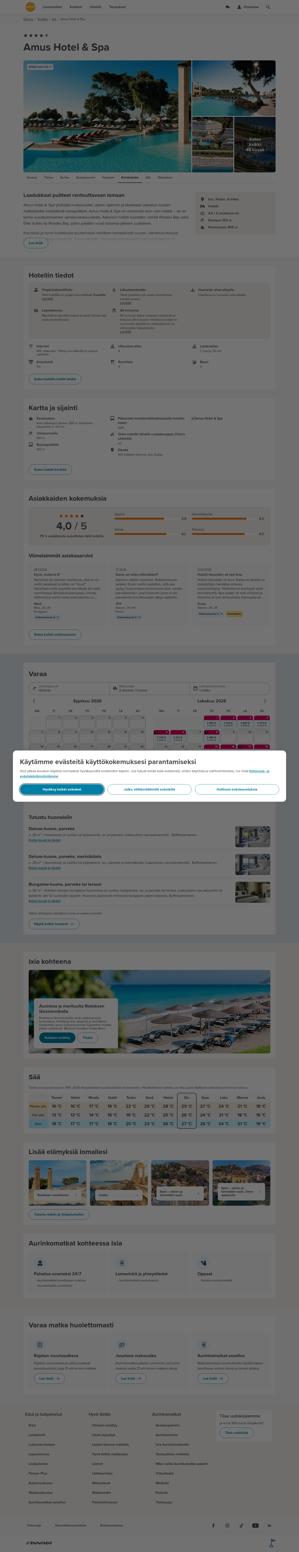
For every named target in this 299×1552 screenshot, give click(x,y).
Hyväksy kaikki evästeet (62, 789)
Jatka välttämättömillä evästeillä (149, 789)
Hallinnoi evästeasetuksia (237, 789)
